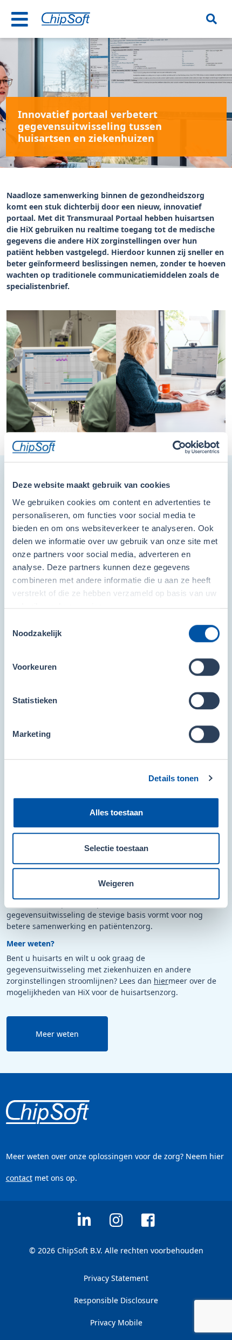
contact (19, 1178)
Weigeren (116, 883)
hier (161, 981)
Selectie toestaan (116, 848)
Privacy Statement (116, 1278)
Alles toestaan (116, 812)
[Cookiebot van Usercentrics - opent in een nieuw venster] (172, 447)
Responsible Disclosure (116, 1300)
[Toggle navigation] (20, 19)
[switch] (204, 667)
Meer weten (57, 1034)
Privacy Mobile (116, 1322)
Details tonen (173, 778)
